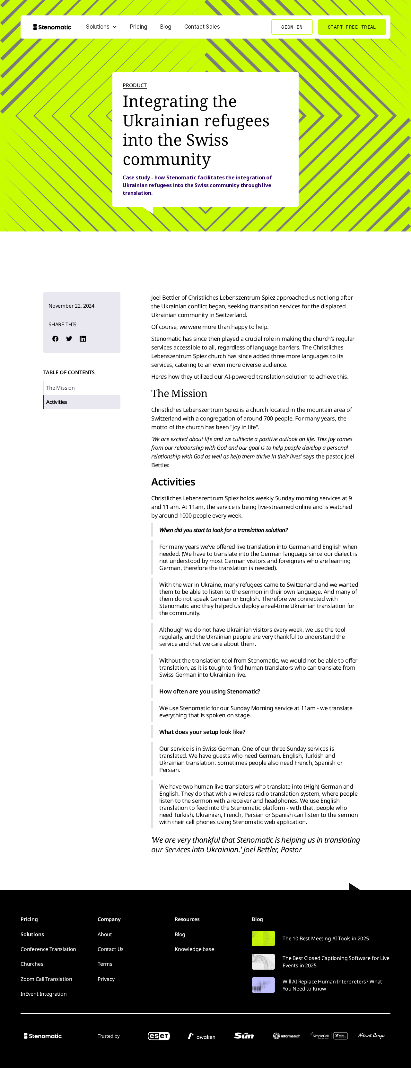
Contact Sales (202, 26)
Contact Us (111, 949)
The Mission (60, 387)
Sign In (291, 26)
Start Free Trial (352, 26)
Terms (105, 963)
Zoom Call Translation (46, 978)
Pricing (138, 26)
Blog (165, 26)
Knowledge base (194, 949)
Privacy (106, 978)
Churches (32, 963)
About (105, 934)
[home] (52, 27)
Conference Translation (48, 949)
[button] (101, 27)
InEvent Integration (44, 993)
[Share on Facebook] (55, 338)
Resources (187, 919)
